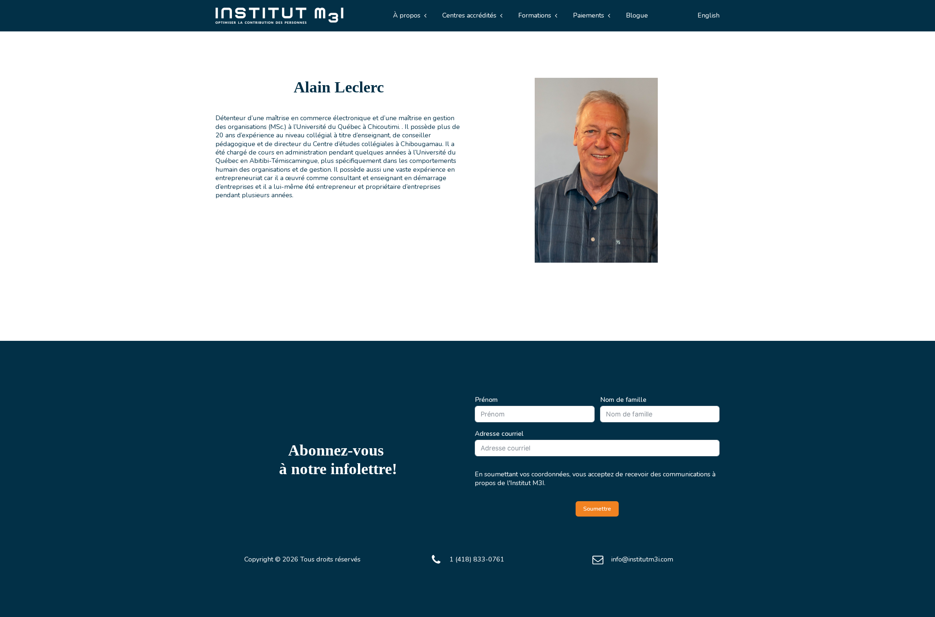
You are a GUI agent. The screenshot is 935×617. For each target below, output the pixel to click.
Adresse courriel (499, 434)
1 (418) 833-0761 (477, 559)
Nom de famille (623, 400)
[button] (410, 15)
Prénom (486, 400)
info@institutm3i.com (642, 559)
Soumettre (597, 509)
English (709, 15)
